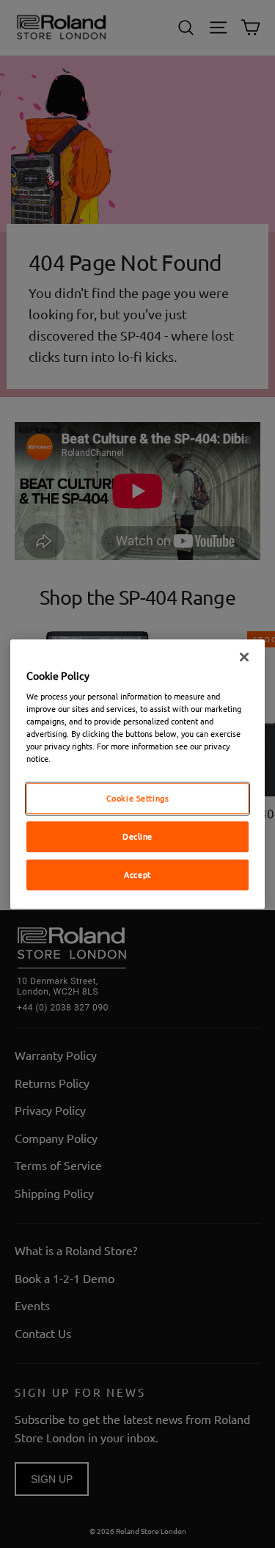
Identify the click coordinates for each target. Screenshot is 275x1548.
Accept (137, 874)
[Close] (244, 657)
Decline (137, 837)
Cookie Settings (137, 798)
